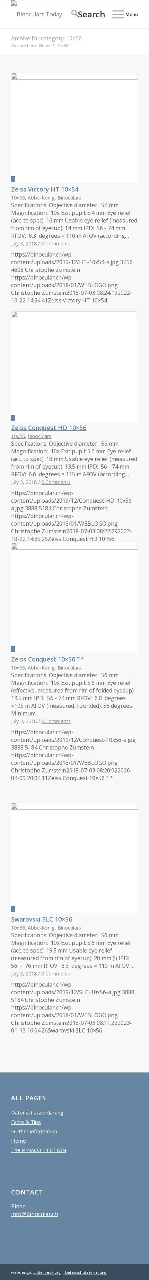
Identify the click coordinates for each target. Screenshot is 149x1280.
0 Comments (56, 243)
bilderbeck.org (47, 1272)
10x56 (18, 197)
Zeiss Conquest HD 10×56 (48, 427)
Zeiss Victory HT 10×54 (44, 189)
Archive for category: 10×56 (46, 38)
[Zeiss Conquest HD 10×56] (74, 366)
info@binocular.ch (34, 1214)
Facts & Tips (26, 1121)
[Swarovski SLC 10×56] (74, 858)
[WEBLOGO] (61, 14)
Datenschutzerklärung (37, 1112)
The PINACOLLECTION (38, 1150)
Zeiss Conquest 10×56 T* (47, 659)
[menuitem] (84, 14)
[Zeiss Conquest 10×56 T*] (74, 598)
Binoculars (69, 197)
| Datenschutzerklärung (84, 1272)
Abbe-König (41, 197)
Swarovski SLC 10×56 (41, 919)
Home (18, 1140)
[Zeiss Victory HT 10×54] (74, 128)
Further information (34, 1131)
